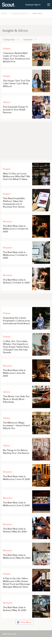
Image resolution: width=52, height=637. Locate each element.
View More (26, 622)
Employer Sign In (33, 5)
